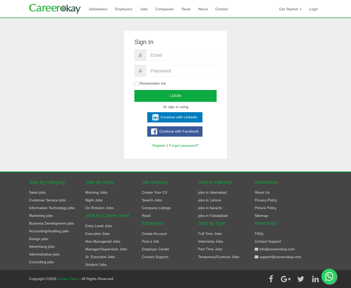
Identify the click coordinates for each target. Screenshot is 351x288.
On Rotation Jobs (99, 208)
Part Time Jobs (210, 249)
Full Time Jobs (210, 234)
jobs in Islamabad (212, 192)
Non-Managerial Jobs (102, 241)
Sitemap (261, 215)
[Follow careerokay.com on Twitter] (300, 279)
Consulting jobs (41, 262)
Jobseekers (98, 9)
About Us (262, 192)
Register (159, 145)
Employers (123, 9)
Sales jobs (37, 192)
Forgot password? (184, 145)
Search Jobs (152, 200)
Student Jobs (96, 264)
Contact (221, 9)
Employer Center (155, 249)
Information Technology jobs (52, 208)
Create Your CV (154, 192)
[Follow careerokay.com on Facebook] (270, 279)
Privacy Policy (266, 200)
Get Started (289, 9)
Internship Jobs (210, 241)
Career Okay (68, 279)
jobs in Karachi (210, 208)
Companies (164, 9)
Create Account (154, 234)
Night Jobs (94, 200)
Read (186, 9)
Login (313, 9)
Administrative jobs (44, 254)
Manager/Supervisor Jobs (106, 249)
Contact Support (155, 257)
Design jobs (38, 239)
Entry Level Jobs (98, 226)
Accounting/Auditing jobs (49, 231)
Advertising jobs (42, 246)
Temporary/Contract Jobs (218, 257)
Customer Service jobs (47, 200)
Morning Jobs (96, 192)
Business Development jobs (51, 223)
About (203, 9)
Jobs (144, 9)
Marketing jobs (41, 215)
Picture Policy (265, 208)
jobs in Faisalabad (213, 215)
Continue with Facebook (178, 131)
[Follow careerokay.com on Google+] (285, 279)
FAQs (259, 234)
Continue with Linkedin (178, 117)
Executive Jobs (97, 234)
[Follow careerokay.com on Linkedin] (315, 279)
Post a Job (150, 241)
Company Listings (156, 208)
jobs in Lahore (209, 200)
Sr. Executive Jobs (100, 257)
